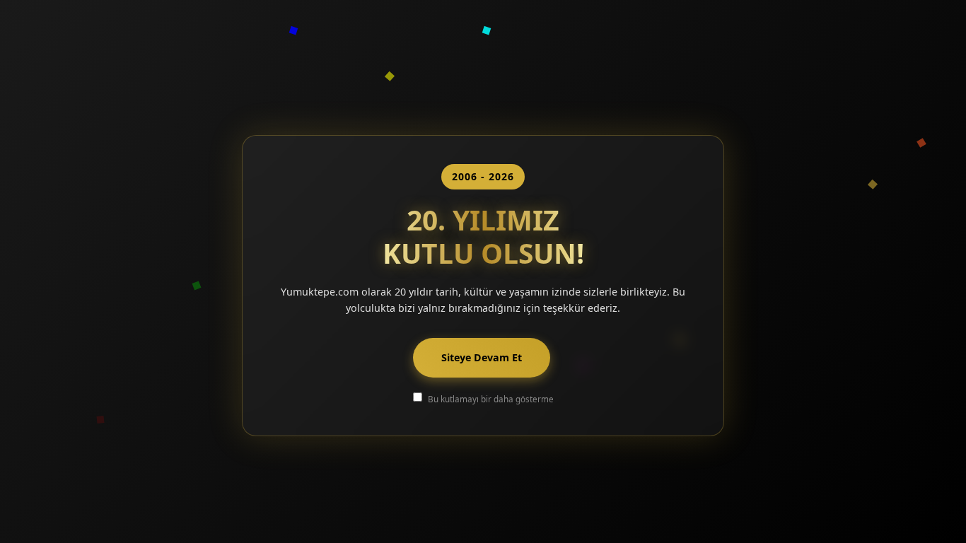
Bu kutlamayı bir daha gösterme (491, 398)
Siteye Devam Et (481, 357)
